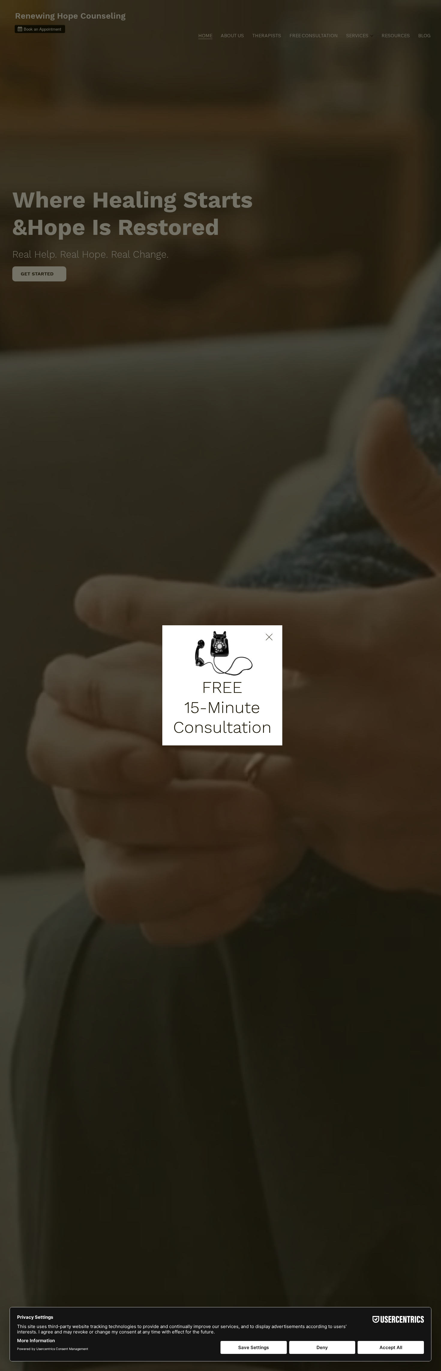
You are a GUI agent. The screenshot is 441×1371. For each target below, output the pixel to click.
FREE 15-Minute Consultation (222, 707)
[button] (269, 637)
